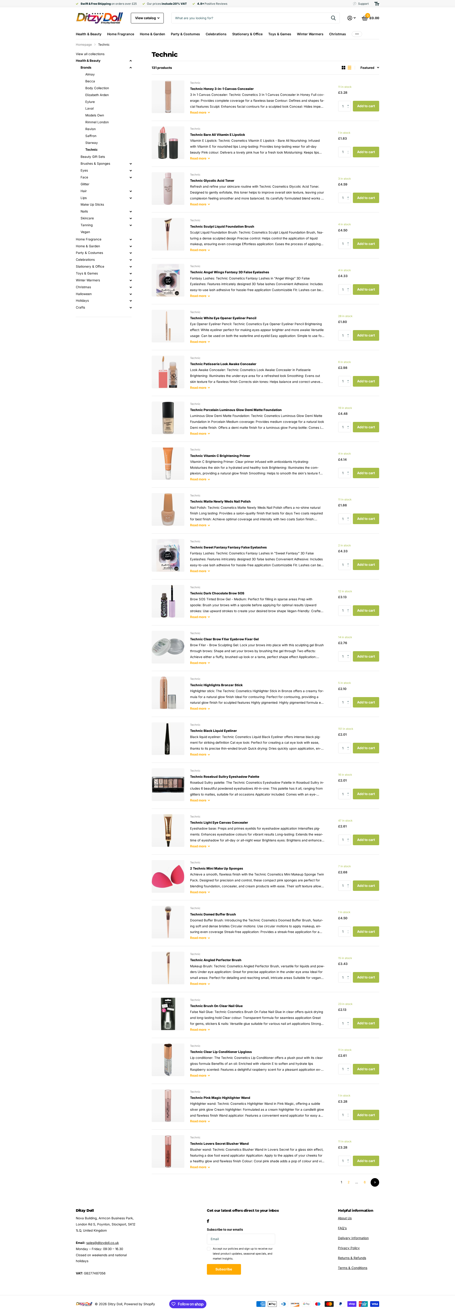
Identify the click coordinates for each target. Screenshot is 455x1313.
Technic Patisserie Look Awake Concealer (223, 364)
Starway (91, 143)
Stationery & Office (247, 34)
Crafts (80, 307)
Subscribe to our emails (225, 1229)
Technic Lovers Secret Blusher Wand (219, 1143)
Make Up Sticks (92, 204)
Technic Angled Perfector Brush (215, 960)
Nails (84, 211)
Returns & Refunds (352, 1258)
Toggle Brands (130, 67)
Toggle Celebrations (130, 260)
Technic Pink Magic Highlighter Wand (220, 1098)
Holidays (82, 300)
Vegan (85, 232)
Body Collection (97, 88)
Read (198, 112)
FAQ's (342, 1228)
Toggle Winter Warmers (130, 280)
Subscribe (224, 1269)
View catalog (146, 18)
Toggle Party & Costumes (130, 253)
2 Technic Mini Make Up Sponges (216, 868)
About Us (345, 1218)
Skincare (87, 218)
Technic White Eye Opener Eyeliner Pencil (223, 318)
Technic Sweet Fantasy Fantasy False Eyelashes (228, 547)
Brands (86, 67)
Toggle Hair (130, 191)
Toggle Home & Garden (130, 246)
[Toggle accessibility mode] (376, 4)
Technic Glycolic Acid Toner (212, 180)
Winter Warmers (310, 34)
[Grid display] (343, 68)
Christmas (337, 34)
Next (375, 1182)
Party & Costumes (185, 34)
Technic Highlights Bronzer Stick (216, 685)
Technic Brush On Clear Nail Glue (216, 1006)
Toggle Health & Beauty (130, 61)
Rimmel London (97, 122)
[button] (349, 102)
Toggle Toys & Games (130, 273)
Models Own (94, 115)
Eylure (90, 102)
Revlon (90, 129)
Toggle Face (130, 177)
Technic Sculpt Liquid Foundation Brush (222, 226)
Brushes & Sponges (95, 163)
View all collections (90, 54)
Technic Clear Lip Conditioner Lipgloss (221, 1052)
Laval (89, 108)
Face (84, 177)
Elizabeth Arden (97, 95)
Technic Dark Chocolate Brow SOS (217, 593)
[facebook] (208, 1221)
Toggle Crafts (130, 307)
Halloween (84, 294)
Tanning (87, 225)
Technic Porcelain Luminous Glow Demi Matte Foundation (236, 410)
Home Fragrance (120, 34)
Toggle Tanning (130, 225)
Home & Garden (152, 34)
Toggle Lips (130, 198)
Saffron (90, 136)
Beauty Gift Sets (93, 157)
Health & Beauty (88, 34)
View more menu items (357, 34)
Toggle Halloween (130, 294)
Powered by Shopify (139, 1304)
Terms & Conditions (352, 1268)
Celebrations (216, 34)
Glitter (85, 184)
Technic (91, 149)
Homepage (84, 44)
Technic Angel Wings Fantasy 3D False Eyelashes (229, 272)
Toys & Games (279, 34)
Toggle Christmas (130, 287)
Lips (84, 198)
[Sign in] (351, 18)
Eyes (84, 170)
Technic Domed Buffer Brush (213, 914)
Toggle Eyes (130, 170)
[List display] (349, 68)
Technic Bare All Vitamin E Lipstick (217, 135)
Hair (84, 191)
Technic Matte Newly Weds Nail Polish (220, 501)
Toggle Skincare (130, 218)
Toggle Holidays (130, 300)
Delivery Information (353, 1238)
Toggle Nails (130, 211)
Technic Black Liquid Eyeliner (213, 731)
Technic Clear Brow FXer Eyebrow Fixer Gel (224, 639)
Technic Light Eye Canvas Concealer (219, 822)
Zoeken (333, 18)
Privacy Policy (349, 1248)
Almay (90, 74)
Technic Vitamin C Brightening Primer (220, 456)
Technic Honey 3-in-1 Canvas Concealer (222, 89)
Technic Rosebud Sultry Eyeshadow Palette (224, 776)
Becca (90, 81)
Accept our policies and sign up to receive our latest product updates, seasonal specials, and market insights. (243, 1253)
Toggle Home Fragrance (130, 239)
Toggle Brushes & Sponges (130, 163)
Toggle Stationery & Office (130, 266)
